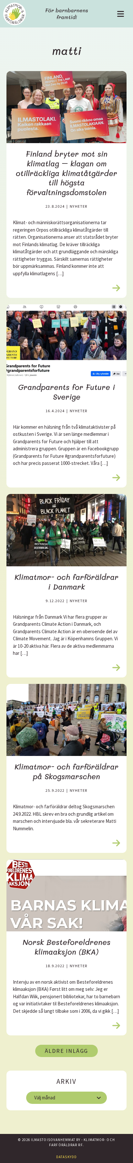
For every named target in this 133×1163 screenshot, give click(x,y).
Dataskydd (66, 1157)
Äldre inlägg (66, 1050)
